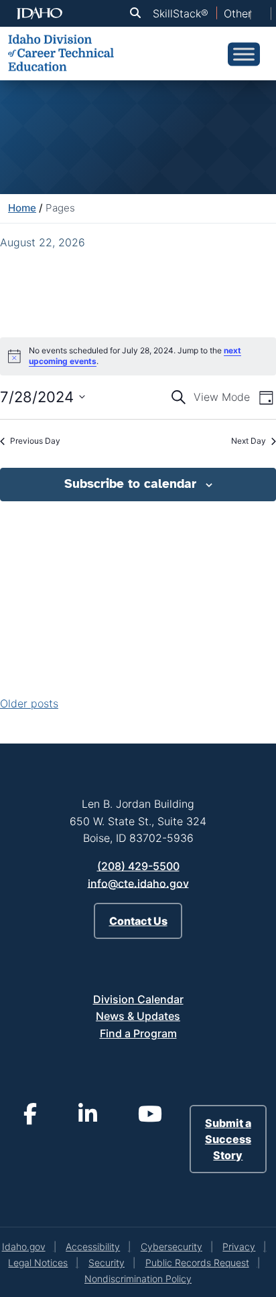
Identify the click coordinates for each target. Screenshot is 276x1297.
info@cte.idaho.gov (138, 882)
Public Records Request (197, 1262)
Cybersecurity (171, 1246)
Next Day (248, 441)
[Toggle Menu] (244, 54)
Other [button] (238, 13)
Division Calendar (138, 999)
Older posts (29, 703)
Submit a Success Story (228, 1139)
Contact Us (138, 921)
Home (22, 207)
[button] (138, 13)
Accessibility (93, 1246)
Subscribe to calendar (130, 484)
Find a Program (138, 1033)
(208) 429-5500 (138, 866)
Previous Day (35, 441)
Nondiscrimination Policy (138, 1278)
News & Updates (138, 1016)
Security (106, 1262)
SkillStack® (180, 13)
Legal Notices (38, 1262)
